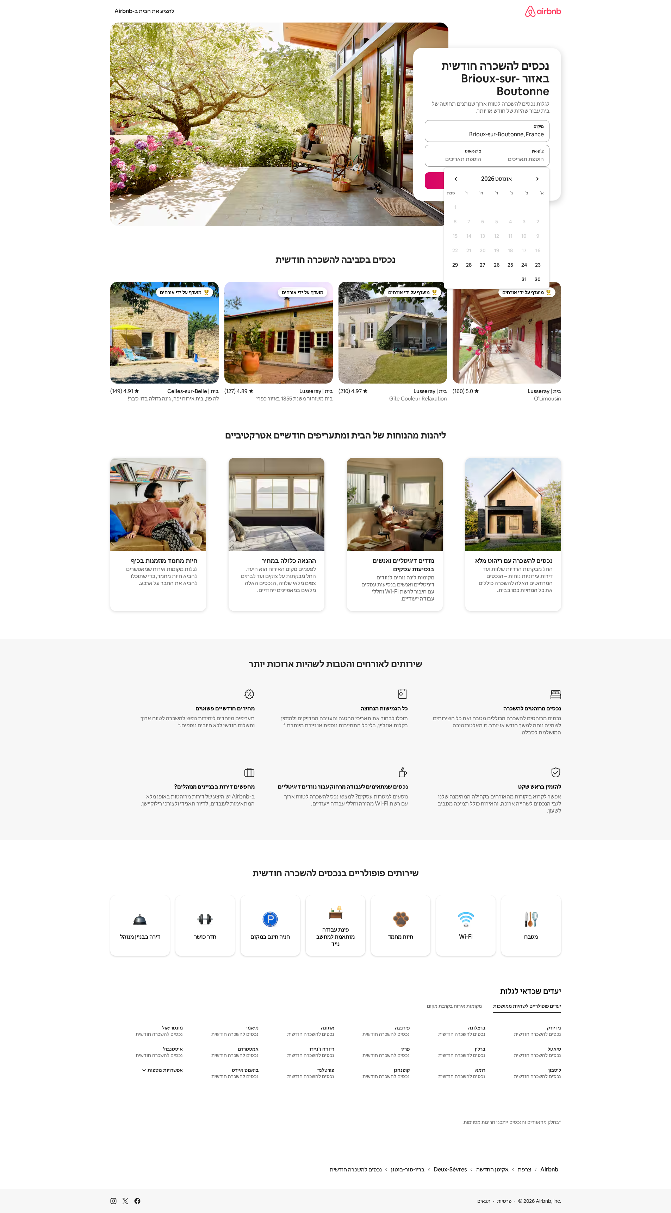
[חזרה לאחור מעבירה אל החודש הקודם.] (537, 179)
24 (524, 265)
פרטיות (504, 1201)
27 (482, 265)
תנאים (483, 1201)
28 (469, 265)
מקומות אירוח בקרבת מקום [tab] (454, 1006)
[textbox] (518, 159)
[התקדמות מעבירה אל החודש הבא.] (456, 179)
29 (455, 265)
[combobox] (487, 134)
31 (524, 279)
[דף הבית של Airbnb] (543, 11)
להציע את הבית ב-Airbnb (144, 11)
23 (538, 265)
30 (538, 279)
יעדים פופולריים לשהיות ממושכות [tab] (527, 1006)
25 (510, 265)
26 (496, 265)
